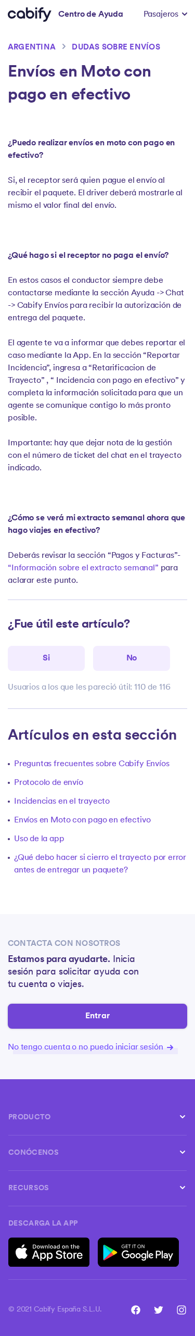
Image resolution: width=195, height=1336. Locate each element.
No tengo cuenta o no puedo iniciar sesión (86, 1047)
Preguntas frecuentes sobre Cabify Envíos (91, 764)
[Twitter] (158, 1310)
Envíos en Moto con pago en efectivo (82, 820)
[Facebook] (136, 1310)
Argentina (32, 48)
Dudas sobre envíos (116, 48)
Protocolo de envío (48, 783)
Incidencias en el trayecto (62, 801)
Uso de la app (39, 839)
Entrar (97, 1016)
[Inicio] (29, 14)
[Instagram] (181, 1310)
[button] (165, 14)
